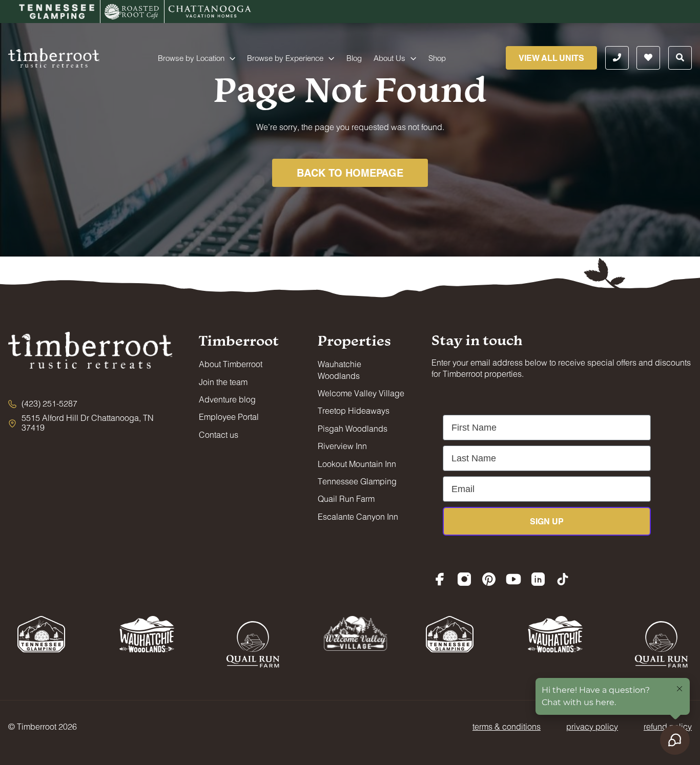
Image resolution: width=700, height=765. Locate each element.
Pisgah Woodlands (352, 428)
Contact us (218, 434)
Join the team (223, 382)
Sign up (547, 521)
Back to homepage (350, 172)
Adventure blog (227, 399)
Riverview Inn (342, 446)
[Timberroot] (53, 56)
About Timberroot (230, 364)
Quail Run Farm (346, 498)
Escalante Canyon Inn (358, 516)
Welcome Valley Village (361, 393)
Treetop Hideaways (353, 410)
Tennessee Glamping (357, 481)
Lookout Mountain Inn (357, 464)
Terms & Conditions (506, 726)
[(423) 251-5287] (42, 403)
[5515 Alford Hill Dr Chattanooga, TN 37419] (90, 422)
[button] (229, 58)
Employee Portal (229, 416)
